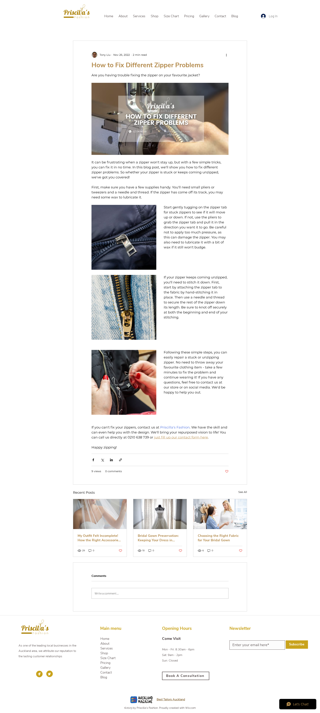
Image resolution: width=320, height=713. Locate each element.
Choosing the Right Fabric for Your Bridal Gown (218, 537)
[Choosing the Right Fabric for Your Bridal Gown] (220, 514)
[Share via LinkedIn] (111, 460)
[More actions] (226, 55)
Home (104, 638)
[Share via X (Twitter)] (102, 460)
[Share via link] (120, 460)
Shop (104, 653)
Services (106, 648)
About (104, 643)
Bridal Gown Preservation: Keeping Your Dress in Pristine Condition (158, 537)
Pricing (105, 663)
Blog (103, 677)
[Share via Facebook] (93, 460)
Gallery (105, 667)
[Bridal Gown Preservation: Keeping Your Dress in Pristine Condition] (160, 514)
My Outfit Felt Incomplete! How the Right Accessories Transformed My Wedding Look (99, 537)
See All (242, 492)
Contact (106, 672)
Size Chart (108, 658)
